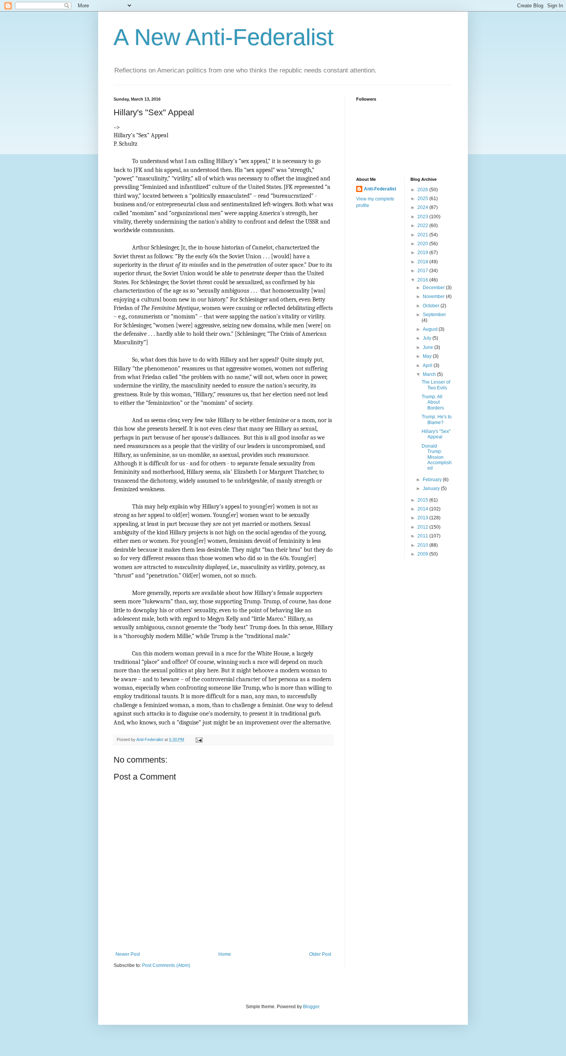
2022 (423, 225)
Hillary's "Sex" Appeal (436, 434)
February (433, 479)
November (434, 296)
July (427, 338)
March (430, 374)
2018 (423, 261)
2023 (423, 216)
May (428, 356)
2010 (423, 545)
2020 (423, 243)
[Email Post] (199, 739)
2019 (423, 252)
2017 (423, 270)
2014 (423, 509)
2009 (423, 554)
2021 (423, 234)
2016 (423, 280)
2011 (423, 536)
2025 (423, 198)
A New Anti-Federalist (224, 37)
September (434, 314)
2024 (423, 207)
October (431, 305)
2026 (423, 189)
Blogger (311, 1006)
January (432, 488)
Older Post (320, 954)
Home (224, 954)
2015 (423, 500)
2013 (423, 517)
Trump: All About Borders (433, 402)
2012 (423, 527)
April (428, 365)
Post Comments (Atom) (166, 965)
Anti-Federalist (380, 189)
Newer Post (128, 954)
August (431, 329)
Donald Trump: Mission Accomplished (437, 457)
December (434, 287)
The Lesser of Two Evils (436, 384)
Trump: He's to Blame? (437, 419)
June (428, 347)
